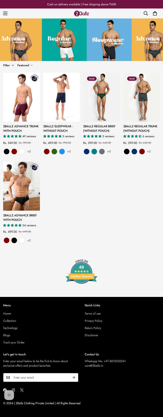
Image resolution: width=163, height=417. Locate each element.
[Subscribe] (73, 377)
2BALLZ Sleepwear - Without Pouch (58, 128)
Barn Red (14, 151)
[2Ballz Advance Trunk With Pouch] (21, 97)
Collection (9, 321)
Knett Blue (86, 151)
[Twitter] (22, 390)
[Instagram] (13, 390)
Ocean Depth (94, 151)
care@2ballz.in (94, 365)
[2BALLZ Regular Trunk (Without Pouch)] (141, 97)
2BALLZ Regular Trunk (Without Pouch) (140, 128)
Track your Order (14, 342)
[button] (155, 13)
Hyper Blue (62, 151)
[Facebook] (5, 390)
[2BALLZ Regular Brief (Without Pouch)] (101, 97)
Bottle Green (54, 151)
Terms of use (93, 313)
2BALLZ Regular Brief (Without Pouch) (99, 128)
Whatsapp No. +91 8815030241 (105, 361)
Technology (10, 328)
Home (7, 313)
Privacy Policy (93, 321)
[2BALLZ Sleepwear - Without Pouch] (61, 97)
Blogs (6, 335)
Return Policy (93, 328)
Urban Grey (102, 151)
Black (6, 151)
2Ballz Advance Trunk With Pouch (21, 128)
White (22, 151)
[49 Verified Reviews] (81, 291)
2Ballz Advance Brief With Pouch (20, 217)
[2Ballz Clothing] (81, 13)
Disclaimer (91, 335)
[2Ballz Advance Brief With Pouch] (21, 186)
